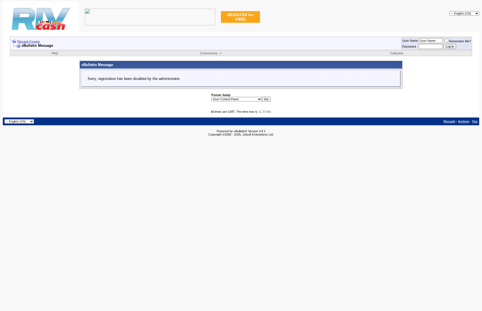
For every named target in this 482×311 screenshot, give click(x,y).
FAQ (55, 53)
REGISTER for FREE (240, 17)
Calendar (396, 53)
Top (475, 121)
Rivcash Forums (28, 41)
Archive (463, 121)
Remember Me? (460, 41)
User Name (410, 40)
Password (409, 46)
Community (208, 53)
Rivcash (449, 121)
